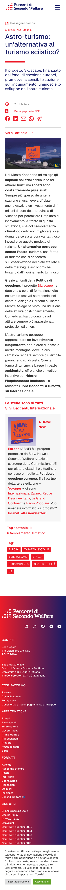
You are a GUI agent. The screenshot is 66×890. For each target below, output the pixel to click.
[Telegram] (51, 626)
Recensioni (8, 784)
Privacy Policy (10, 819)
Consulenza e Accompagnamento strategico (29, 704)
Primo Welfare (10, 734)
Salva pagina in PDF (27, 111)
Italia (37, 556)
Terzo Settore (10, 726)
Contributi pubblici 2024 (17, 831)
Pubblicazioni (10, 738)
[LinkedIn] (15, 120)
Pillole (5, 772)
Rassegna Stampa (13, 768)
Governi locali (10, 730)
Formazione (9, 700)
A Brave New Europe (18, 30)
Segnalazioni (10, 780)
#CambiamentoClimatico (26, 533)
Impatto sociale (36, 549)
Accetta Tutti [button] (42, 881)
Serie (5, 750)
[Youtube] (59, 626)
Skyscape (45, 285)
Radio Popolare (37, 503)
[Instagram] (34, 626)
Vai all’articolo (16, 133)
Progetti (7, 742)
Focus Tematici (11, 746)
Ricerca (6, 692)
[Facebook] (7, 120)
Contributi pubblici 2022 (17, 839)
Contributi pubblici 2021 (17, 843)
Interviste (8, 776)
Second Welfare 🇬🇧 (13, 797)
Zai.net (36, 493)
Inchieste (7, 793)
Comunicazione (11, 696)
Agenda (6, 764)
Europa (14, 549)
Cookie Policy (10, 815)
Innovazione (18, 556)
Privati (6, 718)
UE (10, 571)
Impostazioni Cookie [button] (18, 881)
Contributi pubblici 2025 (17, 827)
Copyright (8, 823)
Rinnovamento (19, 564)
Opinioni (7, 788)
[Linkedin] (26, 626)
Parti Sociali (9, 722)
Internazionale (18, 493)
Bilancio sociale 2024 (15, 810)
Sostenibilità (45, 564)
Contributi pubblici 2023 (17, 835)
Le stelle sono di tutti (24, 403)
